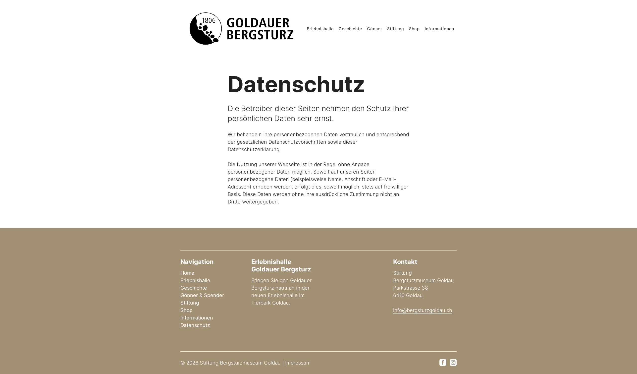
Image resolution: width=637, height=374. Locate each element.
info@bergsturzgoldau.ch (422, 310)
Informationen (439, 28)
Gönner (374, 28)
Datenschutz (195, 325)
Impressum (298, 363)
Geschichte (350, 28)
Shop (414, 28)
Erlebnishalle (320, 28)
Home (187, 273)
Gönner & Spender (202, 295)
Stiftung (395, 28)
